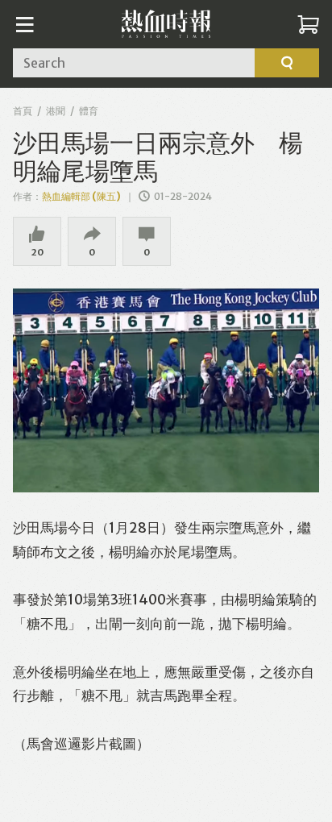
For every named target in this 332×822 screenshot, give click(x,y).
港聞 (55, 111)
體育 (88, 111)
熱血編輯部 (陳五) (81, 196)
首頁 (22, 111)
